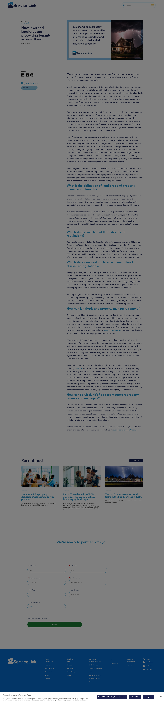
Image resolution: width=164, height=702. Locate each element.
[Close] (161, 697)
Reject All (135, 697)
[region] (82, 697)
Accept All (148, 697)
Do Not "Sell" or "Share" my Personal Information (112, 697)
